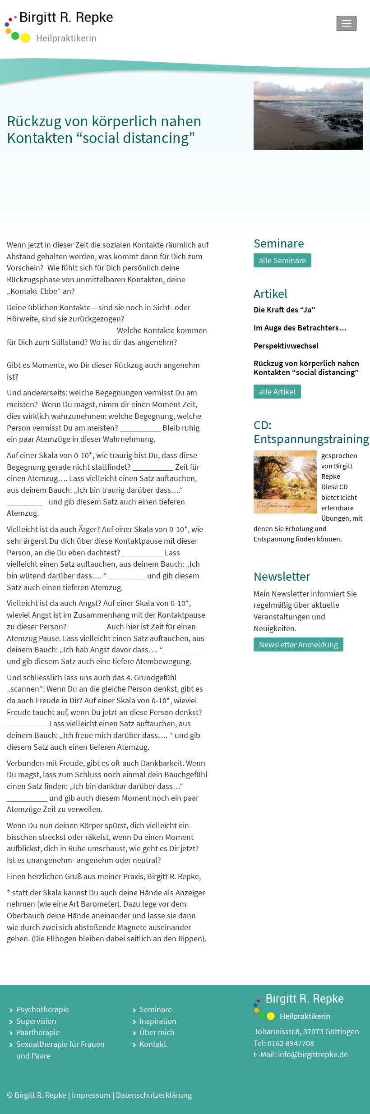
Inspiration (157, 1021)
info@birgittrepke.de (313, 1054)
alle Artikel (277, 391)
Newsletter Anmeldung (298, 644)
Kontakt (152, 1044)
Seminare (155, 1009)
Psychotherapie (42, 1009)
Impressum (91, 1095)
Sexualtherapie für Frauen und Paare (60, 1050)
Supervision (36, 1021)
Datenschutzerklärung (154, 1095)
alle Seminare (282, 260)
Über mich (157, 1032)
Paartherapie (38, 1032)
